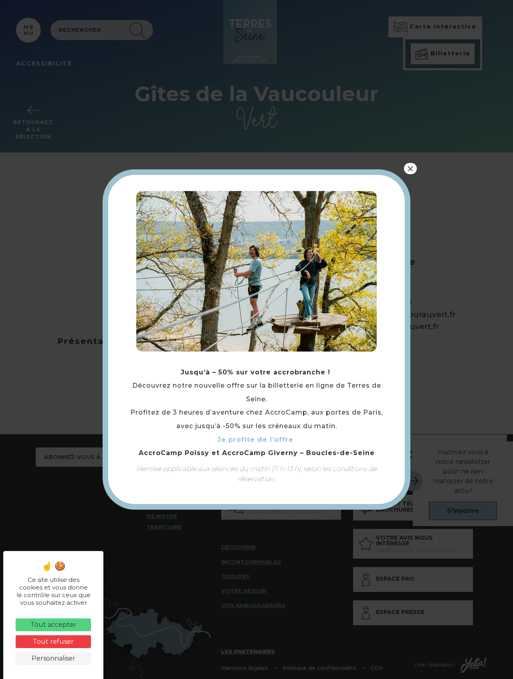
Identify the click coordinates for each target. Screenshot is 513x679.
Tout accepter (53, 624)
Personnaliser (53, 658)
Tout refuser (53, 641)
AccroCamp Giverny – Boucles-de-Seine (298, 453)
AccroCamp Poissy (174, 453)
